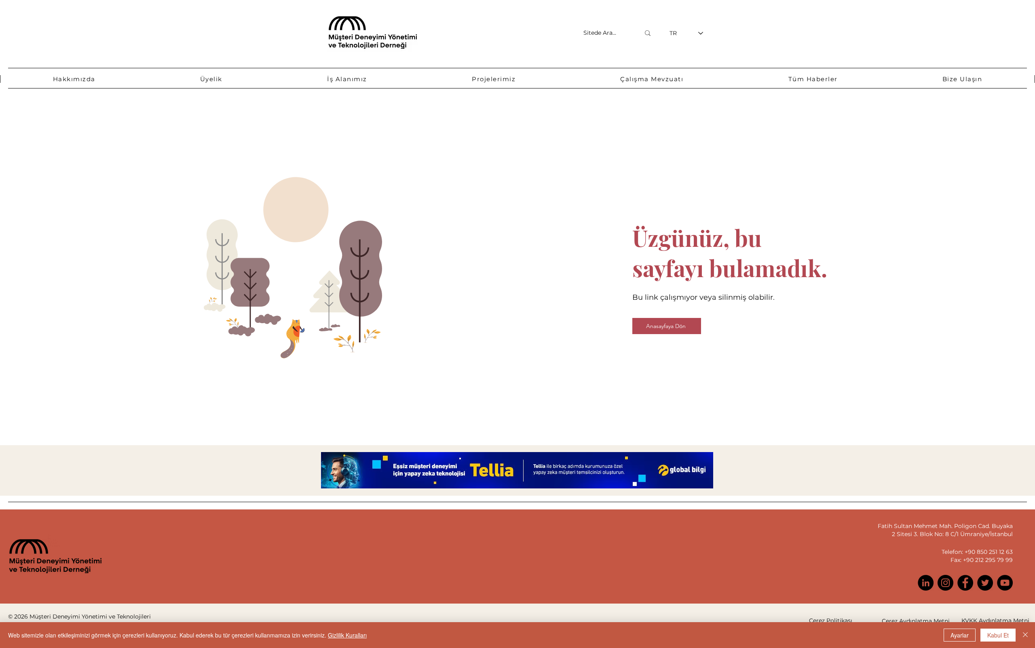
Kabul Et (998, 635)
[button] (74, 79)
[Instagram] (945, 583)
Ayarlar (960, 635)
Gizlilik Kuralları (347, 635)
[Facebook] (965, 583)
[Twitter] (985, 583)
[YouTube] (1005, 583)
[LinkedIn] (926, 583)
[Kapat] (1025, 635)
